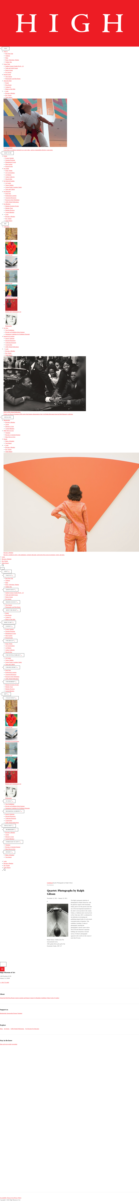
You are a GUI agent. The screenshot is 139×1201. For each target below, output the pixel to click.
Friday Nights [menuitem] (8, 170)
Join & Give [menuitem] (7, 417)
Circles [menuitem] (7, 424)
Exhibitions (50, 883)
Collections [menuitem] (6, 226)
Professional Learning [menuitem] (10, 195)
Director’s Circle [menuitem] (9, 426)
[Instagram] (2, 1046)
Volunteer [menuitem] (7, 432)
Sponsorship (10, 1013)
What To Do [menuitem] (7, 153)
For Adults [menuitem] (6, 168)
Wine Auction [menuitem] (8, 164)
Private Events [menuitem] (7, 74)
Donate (15, 1013)
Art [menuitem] (5, 223)
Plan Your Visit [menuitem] (9, 53)
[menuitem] (70, 99)
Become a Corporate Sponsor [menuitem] (12, 435)
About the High (4, 998)
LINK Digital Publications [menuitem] (12, 202)
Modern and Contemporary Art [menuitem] (13, 311)
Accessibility (3, 1198)
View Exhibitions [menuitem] (9, 330)
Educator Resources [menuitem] (10, 340)
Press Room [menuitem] (8, 85)
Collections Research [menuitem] (10, 342)
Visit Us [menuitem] (6, 51)
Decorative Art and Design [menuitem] (12, 269)
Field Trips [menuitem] (8, 193)
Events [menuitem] (5, 156)
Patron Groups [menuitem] (9, 70)
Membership (3, 1013)
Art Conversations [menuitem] (10, 172)
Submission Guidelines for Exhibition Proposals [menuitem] (17, 334)
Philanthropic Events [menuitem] (10, 162)
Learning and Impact (24, 998)
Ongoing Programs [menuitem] (10, 160)
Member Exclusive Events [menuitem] (12, 206)
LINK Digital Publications (17, 1028)
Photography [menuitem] (8, 326)
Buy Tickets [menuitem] (8, 95)
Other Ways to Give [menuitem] (9, 430)
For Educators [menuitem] (7, 191)
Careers (17, 998)
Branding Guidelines (41, 998)
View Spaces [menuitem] (8, 76)
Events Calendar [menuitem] (9, 158)
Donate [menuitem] (5, 439)
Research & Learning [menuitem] (9, 336)
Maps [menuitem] (6, 57)
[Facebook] (0, 1046)
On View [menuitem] (6, 328)
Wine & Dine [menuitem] (8, 179)
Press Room (11, 998)
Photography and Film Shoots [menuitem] (12, 78)
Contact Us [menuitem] (8, 87)
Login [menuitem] (6, 91)
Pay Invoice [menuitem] (8, 72)
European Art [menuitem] (8, 283)
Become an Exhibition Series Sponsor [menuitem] (15, 332)
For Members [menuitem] (7, 204)
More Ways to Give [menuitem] (10, 437)
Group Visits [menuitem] (7, 64)
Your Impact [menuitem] (8, 443)
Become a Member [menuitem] (10, 93)
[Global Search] (3, 566)
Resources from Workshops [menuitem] (12, 200)
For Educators (35, 1028)
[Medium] (6, 1046)
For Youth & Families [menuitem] (9, 181)
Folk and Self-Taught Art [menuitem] (11, 297)
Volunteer (19, 1013)
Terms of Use (10, 1198)
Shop (1, 1028)
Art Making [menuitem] (8, 174)
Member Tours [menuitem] (9, 208)
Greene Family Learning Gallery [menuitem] (13, 187)
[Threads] (69, 1186)
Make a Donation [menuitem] (9, 441)
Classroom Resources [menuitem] (10, 197)
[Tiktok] (4, 1046)
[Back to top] (3, 964)
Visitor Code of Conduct (53, 998)
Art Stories (7, 1028)
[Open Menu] (2, 568)
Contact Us (33, 998)
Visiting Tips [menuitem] (8, 62)
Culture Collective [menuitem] (10, 177)
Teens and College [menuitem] (10, 189)
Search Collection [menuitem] (9, 338)
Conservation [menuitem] (8, 344)
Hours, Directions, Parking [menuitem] (12, 60)
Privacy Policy (17, 1198)
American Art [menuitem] (8, 255)
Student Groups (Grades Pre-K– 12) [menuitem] (14, 66)
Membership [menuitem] (7, 420)
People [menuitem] (7, 83)
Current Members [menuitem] (9, 212)
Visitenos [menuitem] (7, 55)
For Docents (28, 1028)
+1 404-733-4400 (4, 982)
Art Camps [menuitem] (8, 183)
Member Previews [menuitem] (10, 210)
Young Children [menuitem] (9, 185)
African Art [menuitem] (8, 241)
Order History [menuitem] (8, 97)
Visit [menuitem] (5, 48)
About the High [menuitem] (8, 80)
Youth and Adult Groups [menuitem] (11, 68)
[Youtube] (8, 1046)
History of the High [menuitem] (10, 89)
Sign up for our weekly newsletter (8, 1044)
